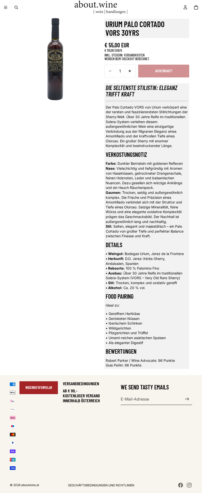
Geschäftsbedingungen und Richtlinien (101, 485)
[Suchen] (16, 7)
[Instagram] (189, 485)
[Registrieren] (187, 399)
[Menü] (5, 7)
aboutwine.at (30, 485)
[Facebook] (181, 485)
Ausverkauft (163, 71)
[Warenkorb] (196, 7)
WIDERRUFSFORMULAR (38, 387)
